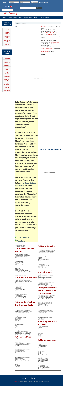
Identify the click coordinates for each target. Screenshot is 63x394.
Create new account (43, 2)
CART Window (7, 72)
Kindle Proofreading (7, 61)
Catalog (20, 17)
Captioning (7, 90)
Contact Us (41, 17)
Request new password (44, 3)
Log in (34, 2)
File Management (7, 83)
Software (4, 17)
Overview (7, 29)
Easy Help (7, 87)
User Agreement (35, 378)
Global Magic (7, 76)
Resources (42, 378)
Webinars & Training (28, 17)
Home (4, 2)
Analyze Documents (7, 32)
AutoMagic (7, 58)
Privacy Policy (22, 378)
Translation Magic (7, 41)
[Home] (11, 13)
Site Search (39, 7)
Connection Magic (7, 36)
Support (35, 17)
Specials (15, 17)
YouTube (7, 44)
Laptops (10, 17)
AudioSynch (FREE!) (7, 79)
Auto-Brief (6, 65)
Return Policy (28, 378)
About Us (47, 17)
